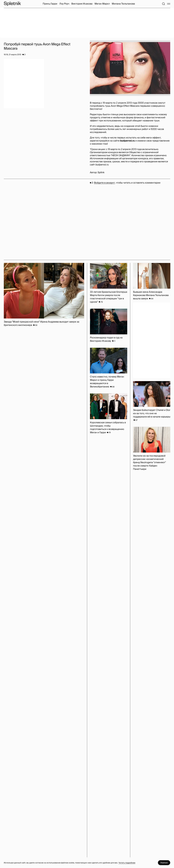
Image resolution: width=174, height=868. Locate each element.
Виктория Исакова (81, 3)
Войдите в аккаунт (104, 182)
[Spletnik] (12, 4)
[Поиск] (163, 3)
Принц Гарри (50, 3)
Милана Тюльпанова (123, 3)
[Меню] (168, 3)
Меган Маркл (102, 3)
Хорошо (164, 862)
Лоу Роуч (64, 3)
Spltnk (101, 172)
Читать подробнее (126, 862)
